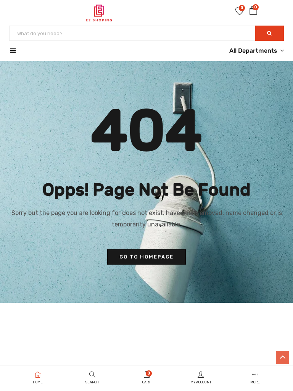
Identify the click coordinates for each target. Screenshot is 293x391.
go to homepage (146, 257)
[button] (253, 12)
